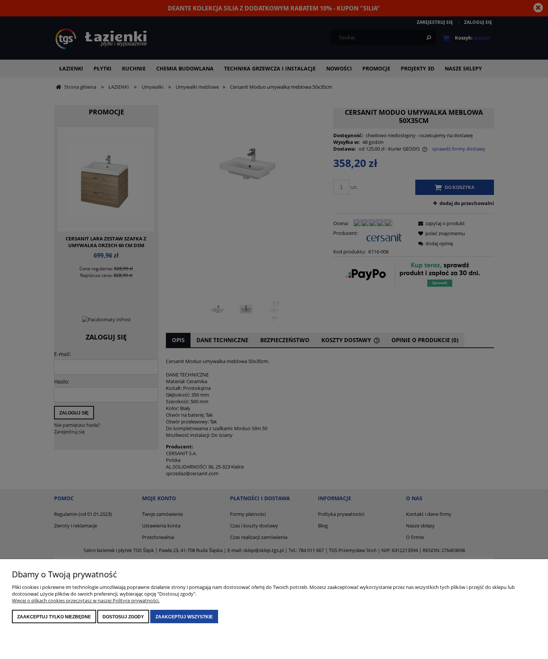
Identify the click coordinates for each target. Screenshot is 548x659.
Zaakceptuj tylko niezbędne (54, 616)
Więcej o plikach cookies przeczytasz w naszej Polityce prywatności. (86, 600)
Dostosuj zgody (123, 616)
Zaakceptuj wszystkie (184, 616)
